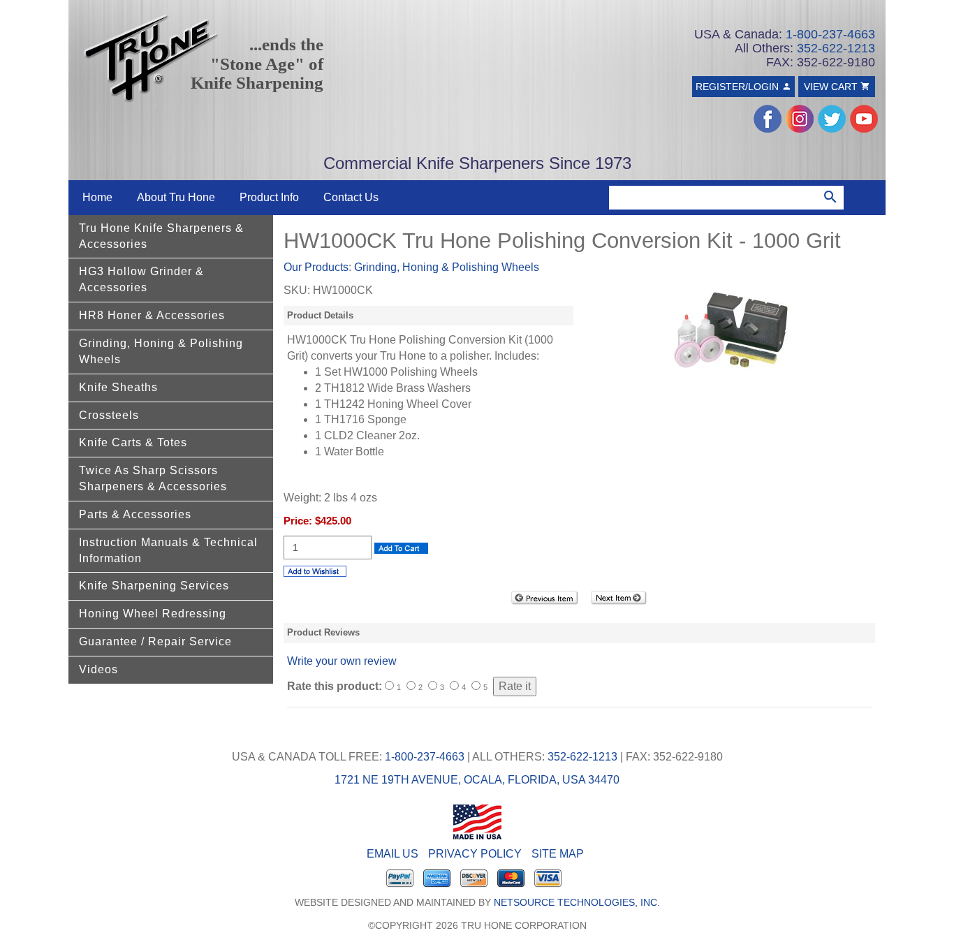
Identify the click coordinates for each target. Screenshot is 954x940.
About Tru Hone (176, 197)
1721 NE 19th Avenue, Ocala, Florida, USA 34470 (477, 780)
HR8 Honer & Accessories (152, 315)
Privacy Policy (475, 854)
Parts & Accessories (135, 514)
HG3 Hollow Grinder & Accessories (141, 279)
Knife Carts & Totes (133, 442)
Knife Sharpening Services (154, 586)
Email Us (392, 854)
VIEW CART (832, 86)
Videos (98, 669)
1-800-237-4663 (830, 34)
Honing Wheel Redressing (152, 613)
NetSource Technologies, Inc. (577, 902)
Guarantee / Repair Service (155, 641)
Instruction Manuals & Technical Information (168, 550)
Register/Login (738, 86)
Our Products (316, 267)
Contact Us (351, 197)
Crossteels (109, 415)
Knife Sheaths (118, 387)
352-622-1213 (836, 48)
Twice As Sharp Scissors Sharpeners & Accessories (153, 478)
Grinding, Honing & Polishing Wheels (161, 351)
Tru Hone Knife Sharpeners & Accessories (161, 236)
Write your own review (342, 661)
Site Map (557, 854)
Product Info (269, 197)
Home (97, 197)
